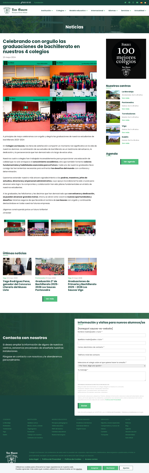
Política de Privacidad (113, 400)
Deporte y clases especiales (110, 423)
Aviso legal (33, 459)
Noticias (128, 423)
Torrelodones (7, 429)
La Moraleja (7, 423)
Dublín (5, 435)
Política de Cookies (73, 459)
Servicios (125, 10)
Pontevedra (40, 278)
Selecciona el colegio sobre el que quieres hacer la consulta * (102, 362)
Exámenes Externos (82, 426)
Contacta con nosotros (35, 438)
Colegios (60, 10)
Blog (126, 426)
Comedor (104, 432)
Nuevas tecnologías (58, 435)
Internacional (97, 10)
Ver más (50, 298)
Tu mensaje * (83, 370)
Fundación (38, 2)
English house (81, 429)
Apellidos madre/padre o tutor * (90, 339)
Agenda (128, 429)
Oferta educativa (57, 426)
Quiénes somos (32, 423)
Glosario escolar (130, 432)
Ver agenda (129, 161)
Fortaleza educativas (59, 432)
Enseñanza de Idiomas (84, 423)
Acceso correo (91, 459)
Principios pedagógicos (60, 423)
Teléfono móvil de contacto (89, 355)
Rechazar (111, 468)
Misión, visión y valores (34, 426)
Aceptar (94, 468)
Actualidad (139, 10)
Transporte (104, 435)
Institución (46, 10)
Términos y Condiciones (129, 412)
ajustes (79, 469)
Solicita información (11, 2)
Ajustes (126, 468)
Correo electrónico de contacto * (91, 347)
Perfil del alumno (57, 429)
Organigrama (32, 429)
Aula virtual (129, 438)
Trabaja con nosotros (34, 435)
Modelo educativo (77, 10)
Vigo (5, 278)
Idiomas (112, 10)
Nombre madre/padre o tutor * (90, 332)
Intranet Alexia (130, 435)
